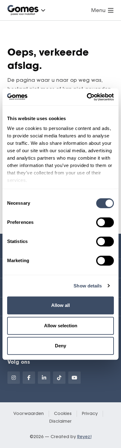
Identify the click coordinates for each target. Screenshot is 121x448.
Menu (98, 10)
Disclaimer (60, 421)
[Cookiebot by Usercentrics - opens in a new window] (87, 97)
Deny (60, 345)
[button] (43, 10)
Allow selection (60, 325)
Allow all (60, 305)
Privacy (90, 413)
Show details (88, 285)
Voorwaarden (28, 413)
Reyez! (84, 436)
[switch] (105, 222)
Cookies (63, 413)
